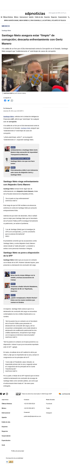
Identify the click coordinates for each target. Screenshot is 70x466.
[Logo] (35, 13)
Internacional (24, 17)
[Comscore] (64, 393)
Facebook (49, 403)
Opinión (31, 17)
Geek (3, 445)
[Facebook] (5, 100)
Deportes (47, 17)
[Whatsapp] (12, 100)
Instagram (49, 413)
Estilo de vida (39, 17)
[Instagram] (7, 394)
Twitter (48, 408)
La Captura (46, 20)
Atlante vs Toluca (59, 20)
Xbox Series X (24, 20)
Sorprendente (62, 17)
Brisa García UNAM (11, 20)
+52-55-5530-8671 (29, 408)
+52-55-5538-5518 (29, 403)
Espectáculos (6, 440)
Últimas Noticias (8, 17)
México (16, 17)
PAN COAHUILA (36, 20)
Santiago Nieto (6, 30)
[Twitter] (8, 100)
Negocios (54, 17)
